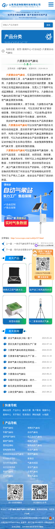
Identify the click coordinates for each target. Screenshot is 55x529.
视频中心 (46, 410)
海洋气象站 (33, 454)
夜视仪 (31, 458)
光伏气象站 (8, 476)
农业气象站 (33, 467)
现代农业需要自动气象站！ (26, 250)
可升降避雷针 (9, 458)
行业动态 (36, 49)
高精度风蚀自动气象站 (13, 454)
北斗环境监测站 (10, 463)
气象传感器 (33, 463)
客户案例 (36, 410)
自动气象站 (33, 432)
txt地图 (45, 415)
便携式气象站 (34, 428)
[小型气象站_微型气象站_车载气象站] (21, 5)
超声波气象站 (9, 437)
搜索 (48, 25)
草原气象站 (8, 472)
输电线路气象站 (35, 445)
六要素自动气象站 (15, 75)
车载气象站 (8, 432)
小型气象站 (22, 68)
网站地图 (36, 415)
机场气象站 (33, 450)
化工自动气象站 (35, 437)
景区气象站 (33, 476)
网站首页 (7, 410)
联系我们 (27, 415)
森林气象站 (8, 441)
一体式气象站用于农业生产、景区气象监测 (33, 244)
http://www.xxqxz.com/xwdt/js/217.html (27, 238)
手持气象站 (8, 428)
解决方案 (27, 410)
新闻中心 (26, 49)
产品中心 (17, 410)
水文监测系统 (9, 467)
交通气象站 (33, 472)
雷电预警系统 (9, 450)
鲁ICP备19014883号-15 (36, 522)
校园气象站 (33, 441)
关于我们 (17, 415)
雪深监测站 (8, 445)
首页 (19, 49)
